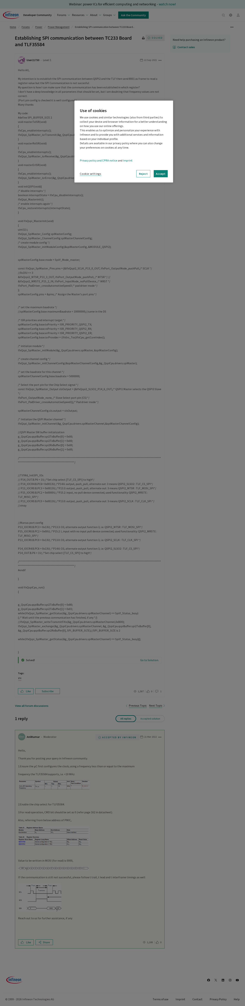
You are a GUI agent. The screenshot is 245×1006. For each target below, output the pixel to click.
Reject (143, 173)
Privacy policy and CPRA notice (98, 161)
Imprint (128, 161)
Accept (161, 173)
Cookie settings (90, 174)
